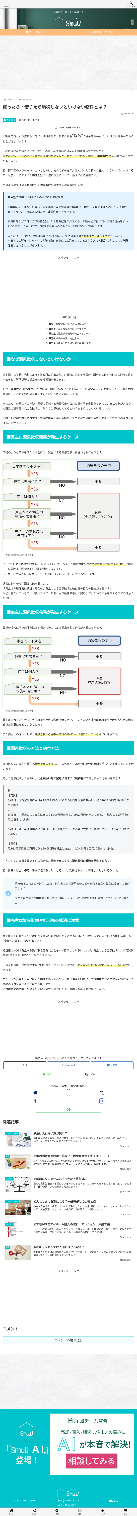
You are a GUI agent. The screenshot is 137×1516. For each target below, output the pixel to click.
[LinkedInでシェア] (68, 1111)
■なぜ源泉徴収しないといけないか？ (68, 324)
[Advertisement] (68, 61)
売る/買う (11, 119)
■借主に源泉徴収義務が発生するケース (70, 333)
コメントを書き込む (68, 1340)
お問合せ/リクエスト (69, 1500)
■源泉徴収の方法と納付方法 (64, 338)
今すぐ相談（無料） (68, 1505)
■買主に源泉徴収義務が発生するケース (70, 328)
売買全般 (26, 119)
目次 (64, 317)
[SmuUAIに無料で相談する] (68, 1444)
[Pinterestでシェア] (38, 1111)
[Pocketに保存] (84, 1102)
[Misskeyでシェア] (114, 1092)
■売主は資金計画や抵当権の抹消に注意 (70, 343)
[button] (90, 1074)
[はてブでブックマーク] (53, 1102)
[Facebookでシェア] (22, 1102)
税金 (37, 119)
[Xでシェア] (22, 1092)
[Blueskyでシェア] (84, 1092)
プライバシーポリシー (23, 1500)
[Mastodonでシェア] (53, 1092)
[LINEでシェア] (114, 1102)
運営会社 (113, 1500)
